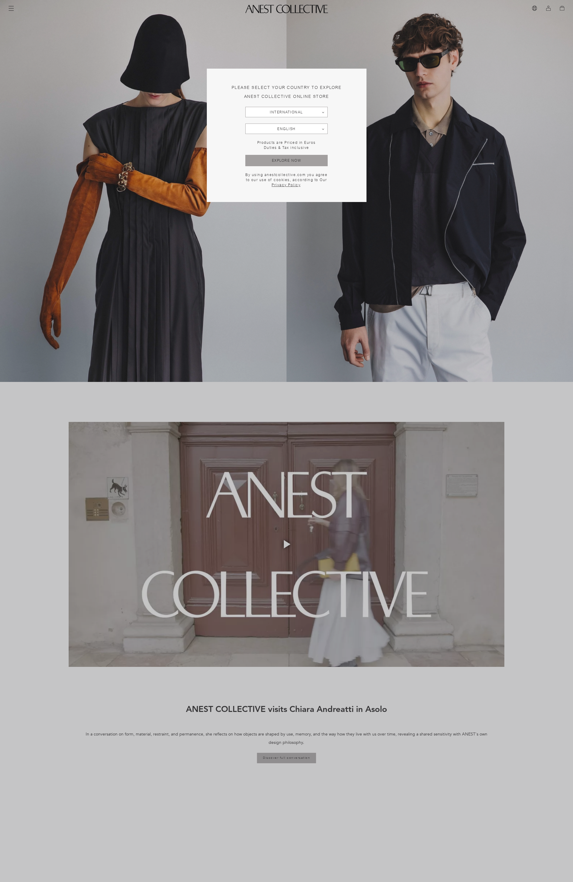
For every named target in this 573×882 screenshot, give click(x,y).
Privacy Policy (286, 185)
